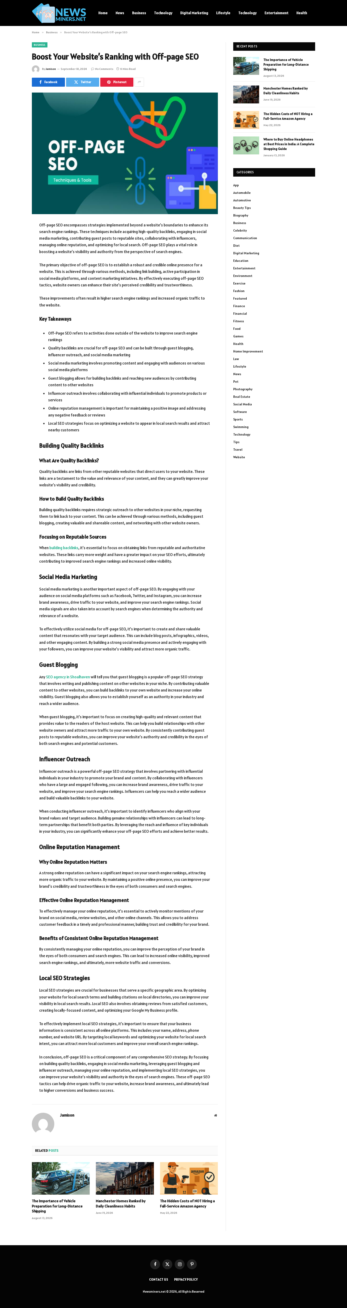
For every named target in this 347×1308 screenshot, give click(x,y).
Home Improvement (248, 351)
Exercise (239, 283)
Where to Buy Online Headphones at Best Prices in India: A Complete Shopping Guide (288, 144)
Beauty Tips (242, 208)
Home (103, 13)
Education (240, 261)
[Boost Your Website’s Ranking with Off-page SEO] (125, 153)
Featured (240, 298)
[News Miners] (59, 13)
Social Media (242, 404)
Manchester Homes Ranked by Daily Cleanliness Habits (121, 1203)
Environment (242, 276)
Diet (236, 245)
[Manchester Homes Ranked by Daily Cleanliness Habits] (125, 1178)
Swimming (241, 427)
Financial (240, 313)
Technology (163, 13)
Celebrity (240, 230)
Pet (235, 381)
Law (236, 359)
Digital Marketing (194, 13)
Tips (236, 442)
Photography (243, 389)
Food (237, 329)
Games (238, 336)
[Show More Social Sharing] (139, 82)
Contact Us (158, 1280)
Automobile (242, 193)
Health (301, 13)
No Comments (104, 69)
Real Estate (241, 397)
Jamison (51, 69)
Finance (239, 306)
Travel (237, 449)
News (120, 13)
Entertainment (276, 13)
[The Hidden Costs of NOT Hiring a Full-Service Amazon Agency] (189, 1178)
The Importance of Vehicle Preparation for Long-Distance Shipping (57, 1206)
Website (239, 457)
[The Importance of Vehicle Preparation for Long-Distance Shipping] (61, 1178)
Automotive (242, 200)
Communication (245, 238)
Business (139, 13)
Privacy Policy (186, 1280)
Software (240, 412)
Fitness (238, 321)
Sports (238, 419)
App (236, 185)
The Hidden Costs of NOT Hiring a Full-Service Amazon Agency (187, 1203)
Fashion (239, 291)
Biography (240, 215)
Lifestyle (223, 13)
